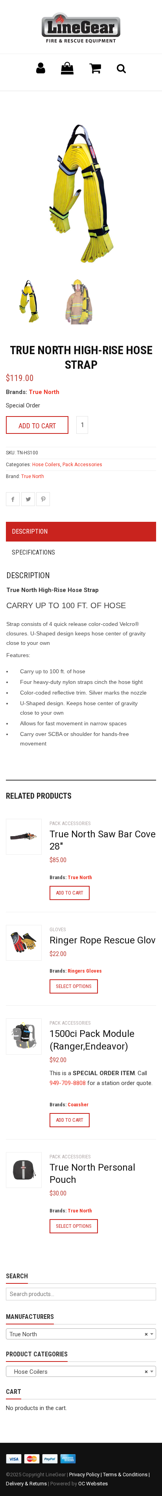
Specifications (33, 552)
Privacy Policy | (86, 1474)
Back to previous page (43, 101)
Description (30, 531)
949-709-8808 (68, 1083)
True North (44, 392)
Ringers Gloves (85, 971)
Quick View (22, 839)
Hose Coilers (46, 464)
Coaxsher (78, 1105)
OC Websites (93, 1484)
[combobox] (81, 1333)
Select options (74, 986)
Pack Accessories (82, 464)
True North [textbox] (78, 1334)
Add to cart (37, 426)
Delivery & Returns (26, 1484)
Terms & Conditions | (126, 1474)
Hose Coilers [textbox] (78, 1371)
